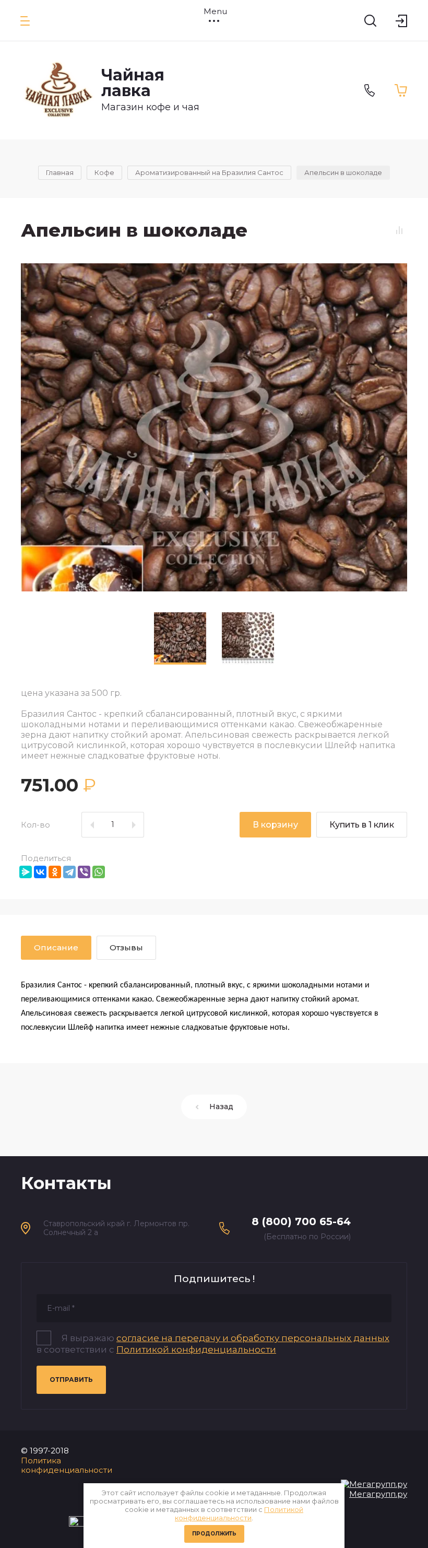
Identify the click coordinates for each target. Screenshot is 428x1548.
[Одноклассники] (55, 872)
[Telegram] (69, 872)
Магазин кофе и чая (150, 107)
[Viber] (84, 872)
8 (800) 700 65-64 (301, 1221)
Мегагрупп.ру (378, 1493)
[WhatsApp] (98, 872)
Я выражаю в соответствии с (213, 1343)
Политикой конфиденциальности (239, 1513)
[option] (214, 427)
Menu (214, 11)
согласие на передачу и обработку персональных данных (252, 1338)
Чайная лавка (132, 82)
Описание (56, 947)
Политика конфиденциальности (66, 1465)
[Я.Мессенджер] (25, 872)
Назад (221, 1106)
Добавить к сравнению (399, 230)
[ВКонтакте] (40, 872)
